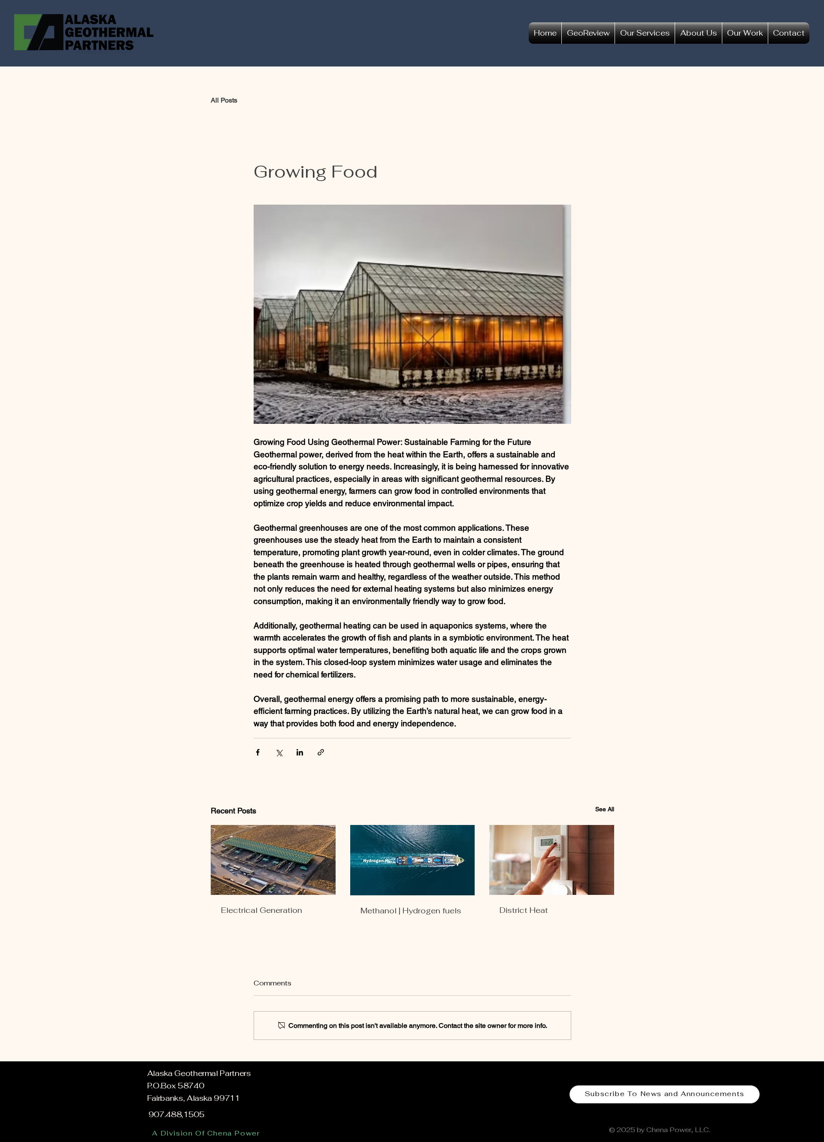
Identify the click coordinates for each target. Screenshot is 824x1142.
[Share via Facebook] (258, 752)
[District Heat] (551, 860)
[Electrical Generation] (273, 860)
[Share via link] (321, 752)
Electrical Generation (261, 910)
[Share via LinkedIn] (300, 752)
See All (604, 809)
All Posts (224, 100)
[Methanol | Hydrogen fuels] (412, 860)
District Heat (524, 910)
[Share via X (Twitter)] (279, 752)
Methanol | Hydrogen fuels (410, 910)
